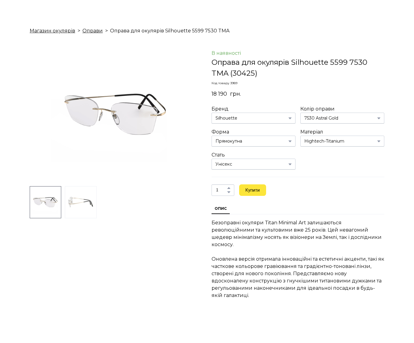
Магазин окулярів (52, 31)
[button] (228, 188)
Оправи (92, 31)
